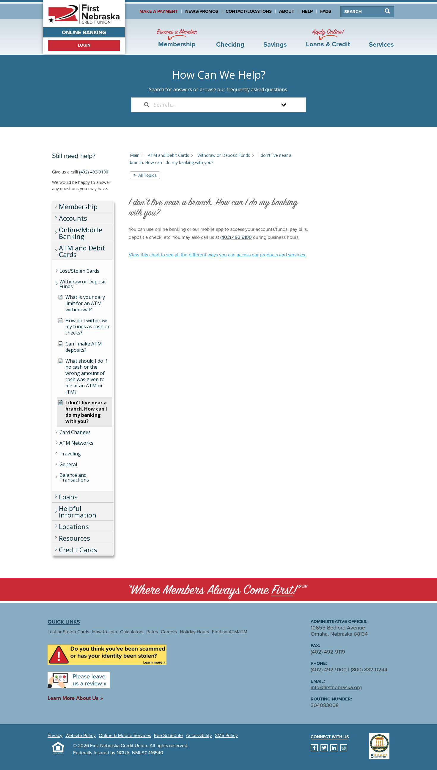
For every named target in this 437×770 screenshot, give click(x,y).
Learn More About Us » (75, 698)
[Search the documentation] (146, 105)
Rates (152, 631)
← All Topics (145, 175)
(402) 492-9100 (93, 172)
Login (84, 45)
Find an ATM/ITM (229, 631)
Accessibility (199, 735)
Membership (177, 38)
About (286, 11)
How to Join (104, 631)
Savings (275, 44)
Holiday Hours (194, 631)
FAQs (325, 11)
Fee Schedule (168, 735)
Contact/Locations (249, 11)
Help (307, 11)
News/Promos (201, 11)
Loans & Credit (328, 38)
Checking (230, 44)
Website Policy (80, 735)
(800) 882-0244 (369, 669)
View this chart (217, 255)
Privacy (55, 735)
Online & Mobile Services (125, 735)
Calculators (131, 631)
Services (381, 44)
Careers (169, 631)
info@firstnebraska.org (336, 687)
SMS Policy (226, 735)
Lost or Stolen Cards (68, 631)
